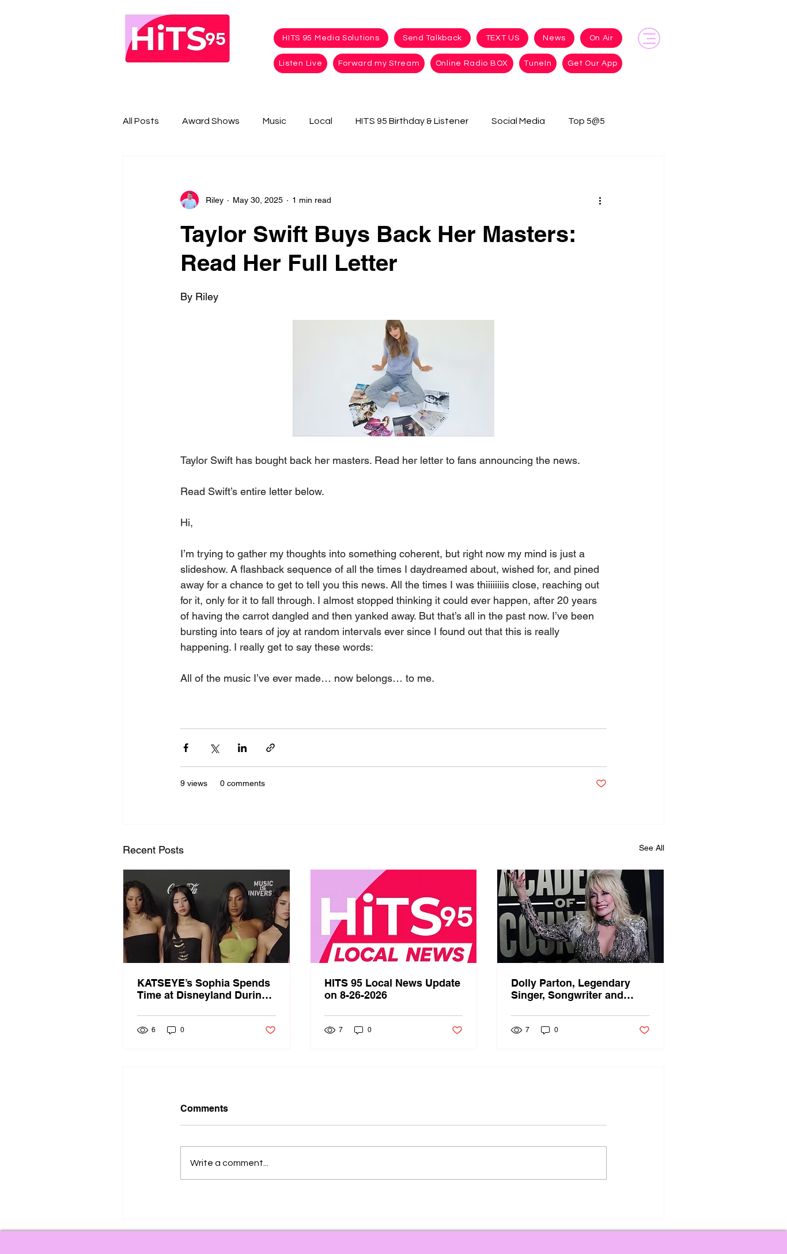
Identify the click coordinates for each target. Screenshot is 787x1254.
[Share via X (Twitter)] (214, 747)
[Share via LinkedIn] (242, 747)
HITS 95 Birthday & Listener (411, 121)
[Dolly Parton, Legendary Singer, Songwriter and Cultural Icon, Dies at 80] (580, 916)
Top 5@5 (586, 121)
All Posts (141, 121)
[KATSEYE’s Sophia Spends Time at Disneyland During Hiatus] (206, 916)
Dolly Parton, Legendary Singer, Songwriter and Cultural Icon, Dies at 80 (570, 989)
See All (651, 847)
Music (274, 121)
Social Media (518, 121)
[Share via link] (270, 747)
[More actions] (600, 200)
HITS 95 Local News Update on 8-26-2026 (392, 989)
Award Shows (211, 121)
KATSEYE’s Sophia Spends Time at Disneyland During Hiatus (203, 989)
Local (320, 121)
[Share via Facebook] (185, 747)
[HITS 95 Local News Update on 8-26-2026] (394, 916)
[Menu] (649, 38)
